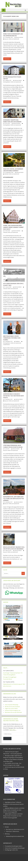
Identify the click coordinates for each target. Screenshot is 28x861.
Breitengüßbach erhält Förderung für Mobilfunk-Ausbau (12, 338)
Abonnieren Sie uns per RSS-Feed (13, 712)
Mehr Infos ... (13, 730)
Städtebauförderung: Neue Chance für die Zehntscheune (13, 446)
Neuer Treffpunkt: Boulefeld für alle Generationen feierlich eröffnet (13, 804)
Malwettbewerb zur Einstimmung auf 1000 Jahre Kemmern (14, 685)
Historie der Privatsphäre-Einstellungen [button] (15, 848)
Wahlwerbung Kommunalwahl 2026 (15, 836)
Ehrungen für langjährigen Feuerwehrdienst (9, 678)
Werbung (7, 834)
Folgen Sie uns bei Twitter (11, 708)
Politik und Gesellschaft (14, 39)
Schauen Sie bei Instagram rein (12, 710)
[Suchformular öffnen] (25, 10)
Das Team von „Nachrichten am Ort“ (15, 829)
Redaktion (17, 341)
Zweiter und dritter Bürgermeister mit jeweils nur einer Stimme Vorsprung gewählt (13, 810)
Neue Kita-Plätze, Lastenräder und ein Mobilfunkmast (13, 170)
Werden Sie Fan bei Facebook (12, 706)
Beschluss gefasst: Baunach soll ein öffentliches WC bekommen (14, 548)
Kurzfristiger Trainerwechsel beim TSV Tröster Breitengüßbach (12, 674)
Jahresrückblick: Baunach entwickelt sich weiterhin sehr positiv (13, 396)
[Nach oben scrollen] (26, 859)
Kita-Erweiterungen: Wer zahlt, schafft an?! (13, 284)
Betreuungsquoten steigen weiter (12, 78)
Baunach (6, 39)
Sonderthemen (6, 344)
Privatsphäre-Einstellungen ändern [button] (13, 846)
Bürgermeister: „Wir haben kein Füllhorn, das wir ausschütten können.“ (13, 498)
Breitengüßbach (6, 82)
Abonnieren (7, 738)
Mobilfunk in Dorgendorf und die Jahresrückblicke (13, 35)
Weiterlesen (7, 58)
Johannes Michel (19, 37)
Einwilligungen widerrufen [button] (11, 850)
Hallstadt (6, 174)
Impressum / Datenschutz (12, 831)
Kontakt (7, 827)
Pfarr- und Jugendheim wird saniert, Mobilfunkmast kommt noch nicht (13, 227)
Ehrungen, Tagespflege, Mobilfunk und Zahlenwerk (12, 121)
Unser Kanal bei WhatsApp (11, 704)
